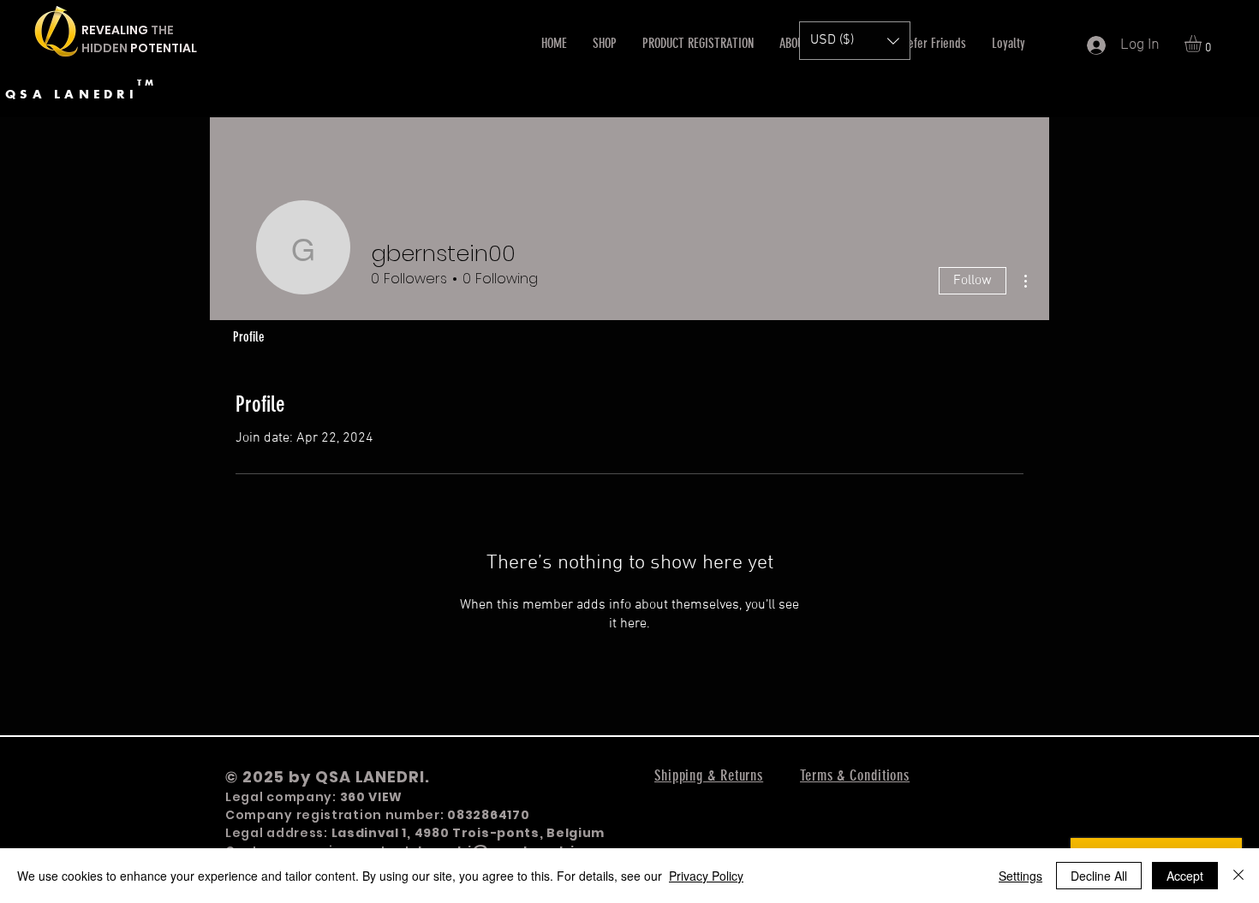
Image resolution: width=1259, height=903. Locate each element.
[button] (1202, 43)
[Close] (1238, 875)
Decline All (1099, 875)
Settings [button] (1020, 875)
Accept (1185, 875)
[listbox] (854, 40)
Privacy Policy (706, 875)
